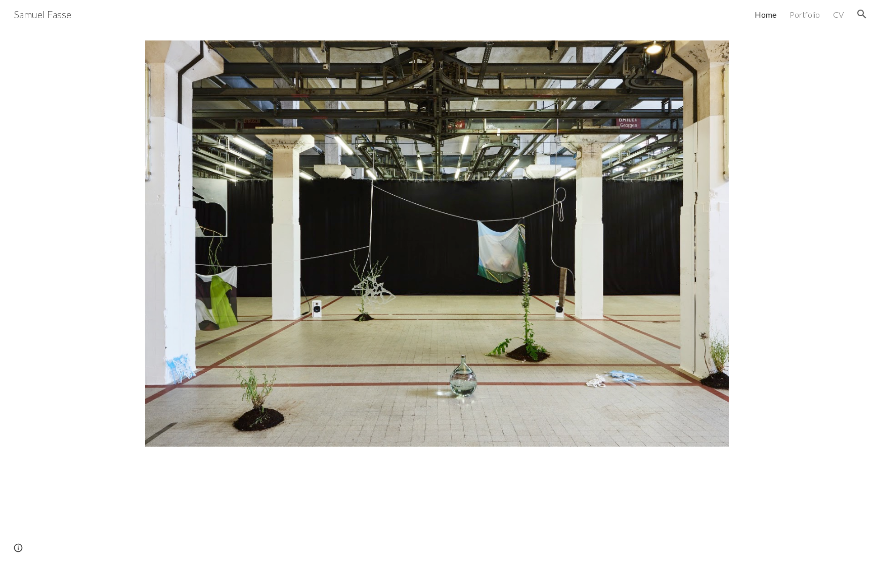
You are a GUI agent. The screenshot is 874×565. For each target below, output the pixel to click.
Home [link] (765, 14)
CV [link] (838, 14)
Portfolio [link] (805, 14)
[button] (862, 14)
